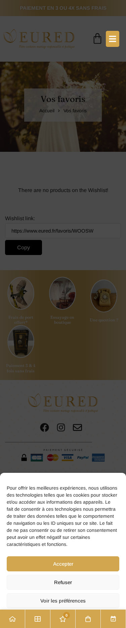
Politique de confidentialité (63, 618)
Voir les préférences (63, 601)
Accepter (63, 564)
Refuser (63, 582)
